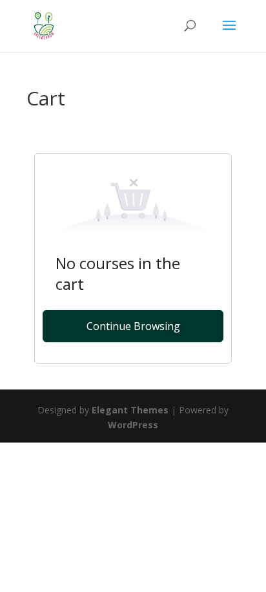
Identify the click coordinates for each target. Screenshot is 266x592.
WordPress (133, 425)
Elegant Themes (130, 410)
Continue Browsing (133, 326)
